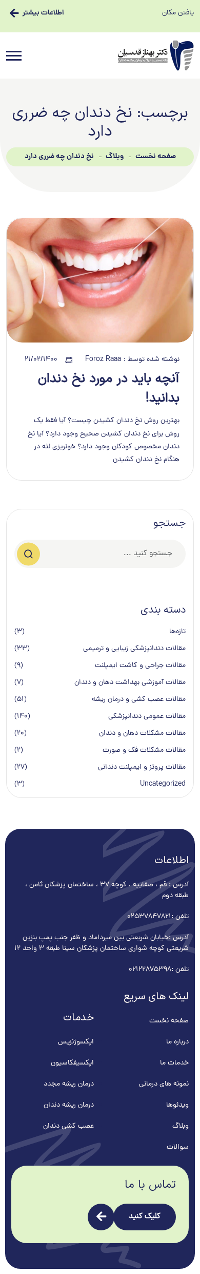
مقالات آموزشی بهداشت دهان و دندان (130, 682)
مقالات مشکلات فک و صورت (144, 750)
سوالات (178, 1147)
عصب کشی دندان (68, 1126)
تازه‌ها (177, 631)
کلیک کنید (145, 1217)
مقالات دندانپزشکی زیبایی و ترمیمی (134, 648)
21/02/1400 (41, 360)
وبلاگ (115, 156)
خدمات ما (174, 1063)
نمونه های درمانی (164, 1084)
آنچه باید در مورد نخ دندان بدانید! (108, 388)
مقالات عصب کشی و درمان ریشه (139, 699)
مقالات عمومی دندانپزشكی (147, 716)
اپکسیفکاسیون (72, 1063)
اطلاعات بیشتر (43, 13)
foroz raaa (103, 360)
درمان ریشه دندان (69, 1105)
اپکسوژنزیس (76, 1042)
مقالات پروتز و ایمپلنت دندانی (142, 767)
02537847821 (149, 916)
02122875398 (150, 969)
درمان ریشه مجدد (69, 1084)
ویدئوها (177, 1105)
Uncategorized (163, 784)
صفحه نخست (155, 156)
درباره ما (177, 1042)
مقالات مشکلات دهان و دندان (142, 733)
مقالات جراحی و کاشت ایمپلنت (140, 665)
